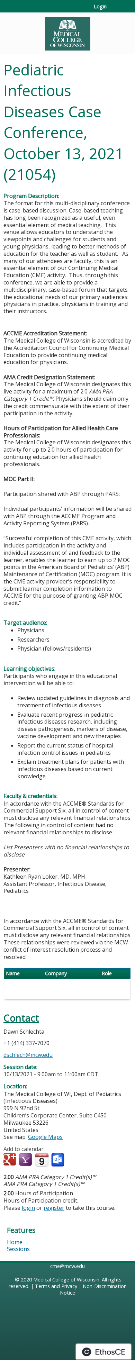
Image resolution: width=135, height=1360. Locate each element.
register (54, 1208)
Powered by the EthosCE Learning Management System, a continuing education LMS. (103, 1351)
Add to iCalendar (42, 1160)
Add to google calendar (10, 1160)
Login (100, 6)
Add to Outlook (58, 1160)
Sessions (18, 1249)
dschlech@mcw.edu (28, 1055)
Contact (21, 1018)
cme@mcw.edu (67, 1266)
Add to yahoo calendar (26, 1160)
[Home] (67, 31)
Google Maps (45, 1137)
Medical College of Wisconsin (66, 1279)
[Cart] (115, 10)
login (28, 1208)
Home (14, 1242)
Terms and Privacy (56, 1286)
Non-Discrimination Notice (93, 1289)
